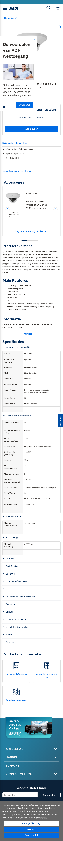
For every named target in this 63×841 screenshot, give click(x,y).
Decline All (31, 835)
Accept (31, 829)
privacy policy (15, 808)
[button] (60, 420)
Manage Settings (31, 823)
